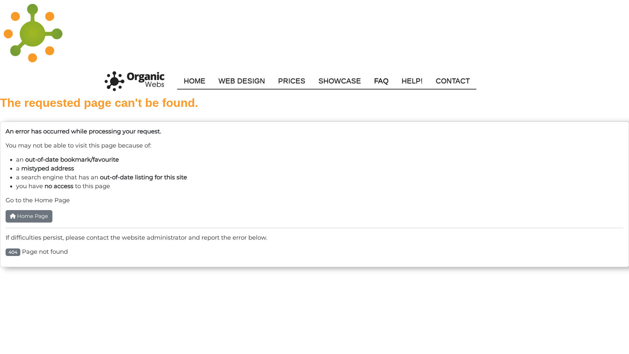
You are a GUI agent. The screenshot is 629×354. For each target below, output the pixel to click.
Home (194, 81)
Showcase (339, 81)
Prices (291, 81)
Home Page (32, 216)
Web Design (242, 81)
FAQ (381, 81)
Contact (453, 81)
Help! (412, 81)
